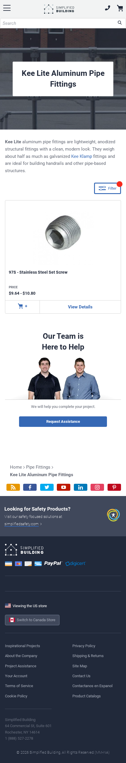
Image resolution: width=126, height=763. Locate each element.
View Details (80, 307)
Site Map (79, 666)
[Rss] (13, 487)
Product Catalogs (86, 696)
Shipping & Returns (88, 656)
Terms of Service (19, 686)
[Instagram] (97, 487)
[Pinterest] (114, 487)
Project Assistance (20, 666)
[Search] (119, 23)
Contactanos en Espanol (92, 686)
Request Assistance (63, 421)
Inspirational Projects (22, 646)
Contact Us (81, 676)
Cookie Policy (16, 696)
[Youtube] (63, 487)
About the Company (21, 656)
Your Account (16, 676)
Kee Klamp (81, 156)
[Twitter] (47, 487)
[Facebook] (30, 487)
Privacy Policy (83, 646)
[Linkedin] (80, 487)
